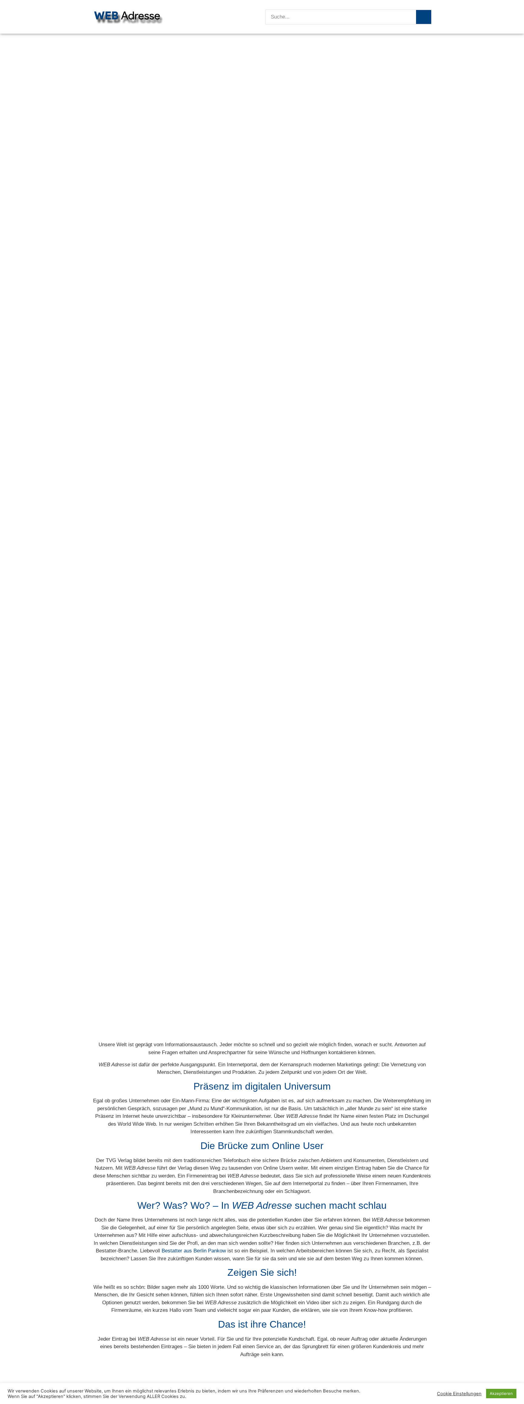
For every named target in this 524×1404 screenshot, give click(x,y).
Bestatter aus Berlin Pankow (194, 1251)
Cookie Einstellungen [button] (459, 1393)
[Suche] (423, 17)
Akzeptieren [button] (501, 1393)
